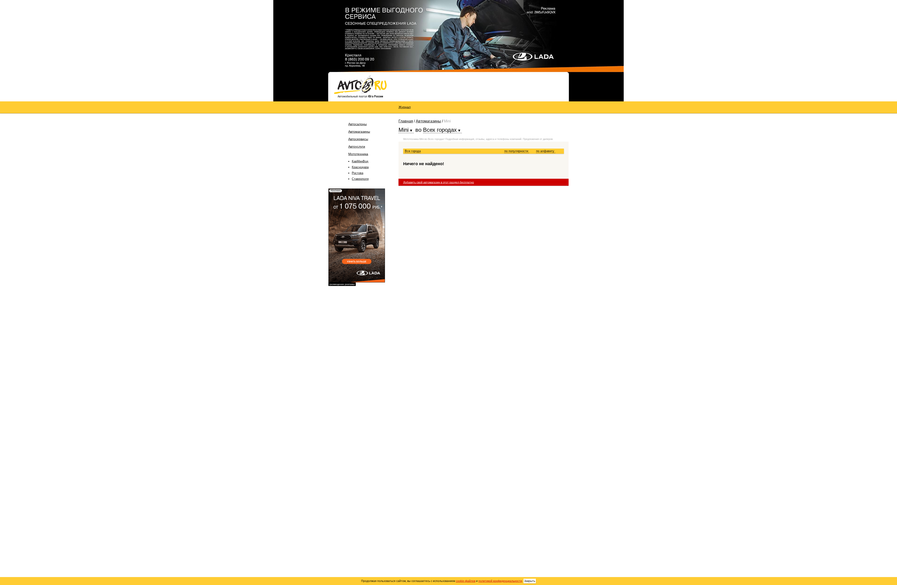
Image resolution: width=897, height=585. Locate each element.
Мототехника (358, 154)
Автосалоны (357, 124)
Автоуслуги (356, 146)
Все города (413, 151)
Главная (406, 121)
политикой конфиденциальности (500, 581)
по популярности (516, 151)
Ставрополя (360, 179)
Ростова (357, 173)
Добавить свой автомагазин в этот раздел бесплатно (438, 182)
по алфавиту (545, 151)
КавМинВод (360, 161)
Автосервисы (358, 139)
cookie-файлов (465, 581)
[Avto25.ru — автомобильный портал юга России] (360, 86)
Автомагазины (359, 131)
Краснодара (360, 167)
